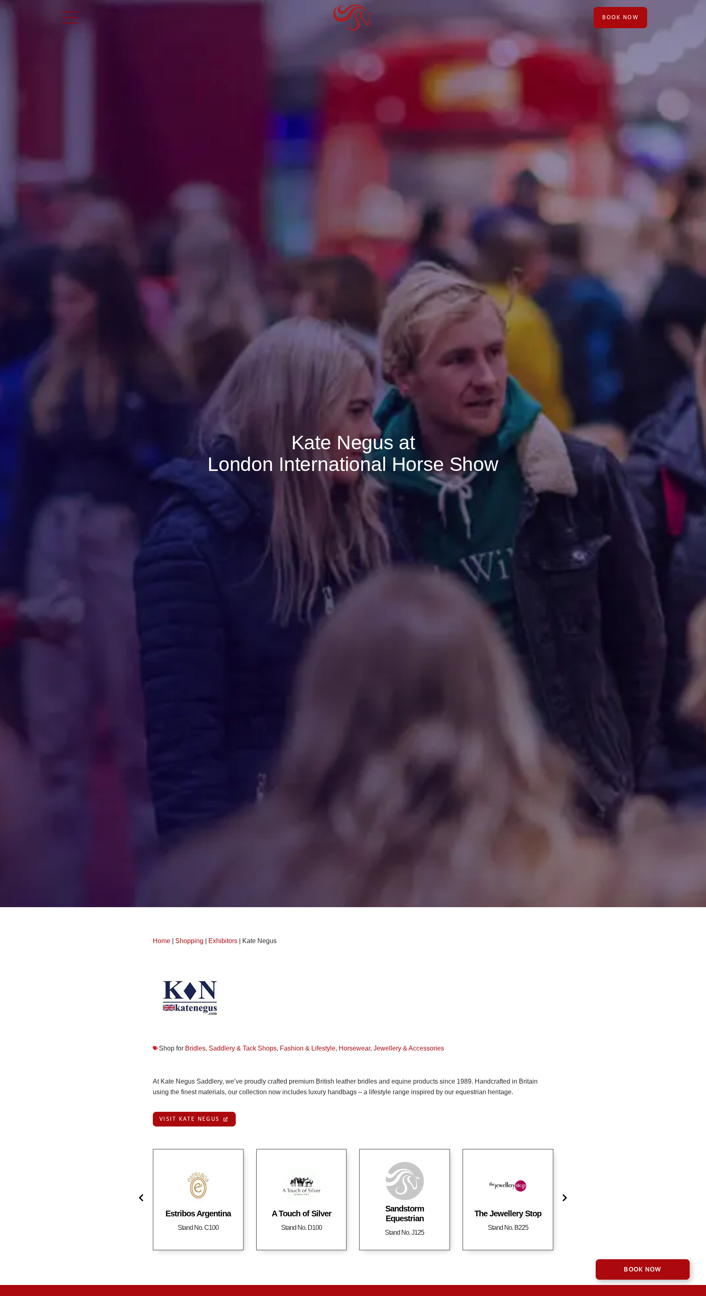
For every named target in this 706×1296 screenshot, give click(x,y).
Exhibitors (222, 940)
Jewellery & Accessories (408, 1048)
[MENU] (70, 18)
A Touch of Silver (198, 1213)
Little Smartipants (508, 1213)
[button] (143, 1197)
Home (161, 940)
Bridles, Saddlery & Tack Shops (231, 1048)
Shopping (189, 940)
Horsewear (354, 1048)
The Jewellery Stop (404, 1213)
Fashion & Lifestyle (307, 1048)
